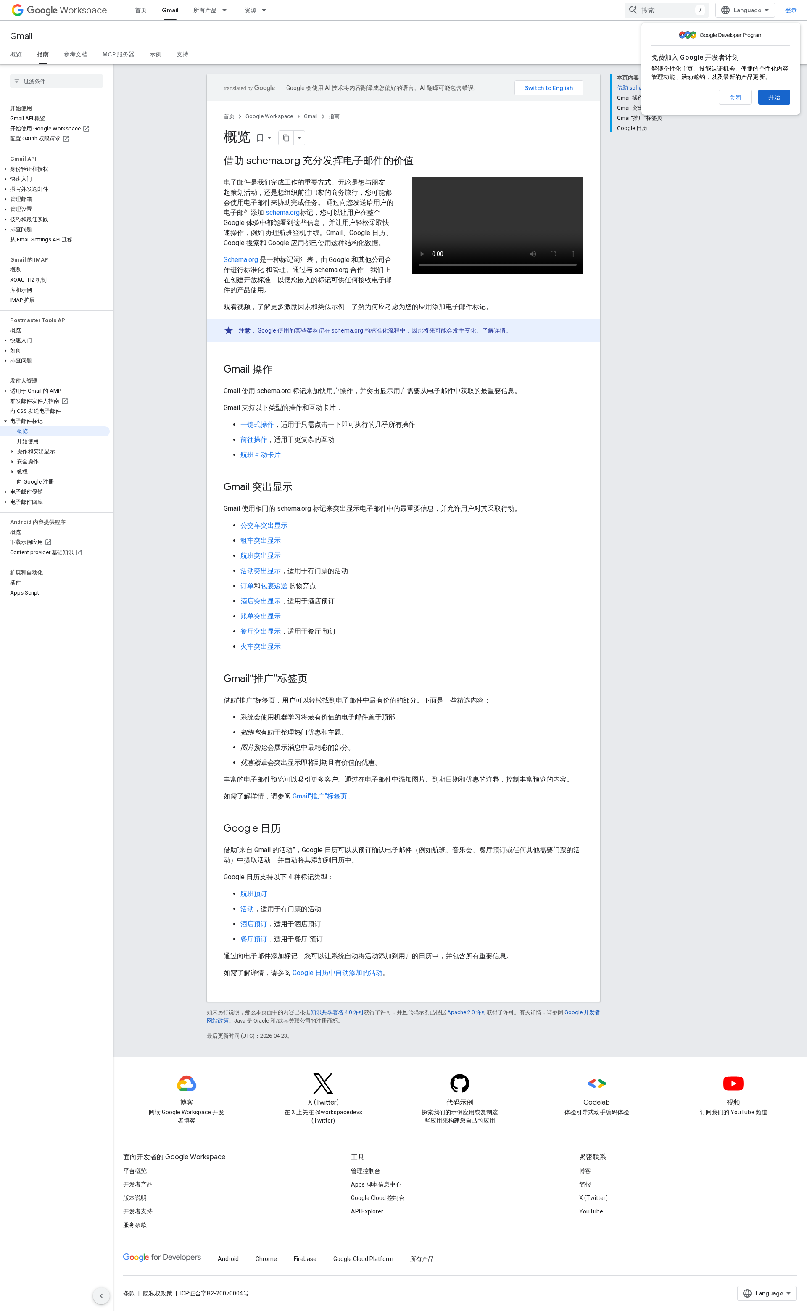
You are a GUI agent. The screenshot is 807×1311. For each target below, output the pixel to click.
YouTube (591, 1211)
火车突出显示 (260, 646)
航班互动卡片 (260, 455)
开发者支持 (138, 1211)
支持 (182, 54)
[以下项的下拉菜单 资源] (266, 10)
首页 (141, 10)
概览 (16, 54)
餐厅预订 (253, 939)
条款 (129, 1293)
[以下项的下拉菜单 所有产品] (227, 10)
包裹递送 (274, 586)
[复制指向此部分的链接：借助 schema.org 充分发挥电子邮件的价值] (422, 161)
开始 (774, 97)
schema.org (283, 213)
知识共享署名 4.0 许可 (337, 1012)
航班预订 (253, 894)
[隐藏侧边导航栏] (101, 1295)
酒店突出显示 (260, 601)
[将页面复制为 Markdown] (286, 138)
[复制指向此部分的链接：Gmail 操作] (280, 370)
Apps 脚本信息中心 (376, 1184)
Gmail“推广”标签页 (320, 796)
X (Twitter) (593, 1198)
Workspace (83, 10)
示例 (155, 54)
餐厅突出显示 (260, 631)
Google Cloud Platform (363, 1258)
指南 (43, 54)
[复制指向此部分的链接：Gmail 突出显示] (301, 488)
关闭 (735, 97)
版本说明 (135, 1198)
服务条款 (135, 1224)
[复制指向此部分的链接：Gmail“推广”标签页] (316, 679)
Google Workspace (269, 116)
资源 (250, 10)
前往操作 (253, 440)
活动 (247, 909)
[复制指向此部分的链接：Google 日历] (289, 829)
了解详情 (494, 330)
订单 (247, 586)
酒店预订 (253, 924)
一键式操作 (257, 424)
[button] (55, 169)
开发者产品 (138, 1184)
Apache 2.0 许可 (467, 1012)
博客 (585, 1171)
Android (228, 1258)
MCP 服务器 (118, 54)
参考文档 (75, 54)
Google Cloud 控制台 (378, 1198)
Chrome (266, 1258)
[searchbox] (56, 81)
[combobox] (667, 10)
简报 (585, 1184)
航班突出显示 (260, 556)
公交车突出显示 (263, 525)
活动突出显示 (260, 571)
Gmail (170, 10)
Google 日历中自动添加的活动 (337, 973)
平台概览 (135, 1171)
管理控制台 (365, 1171)
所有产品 (205, 10)
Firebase (305, 1258)
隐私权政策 (157, 1293)
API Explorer (367, 1211)
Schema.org (241, 260)
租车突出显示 (260, 540)
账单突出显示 (260, 616)
